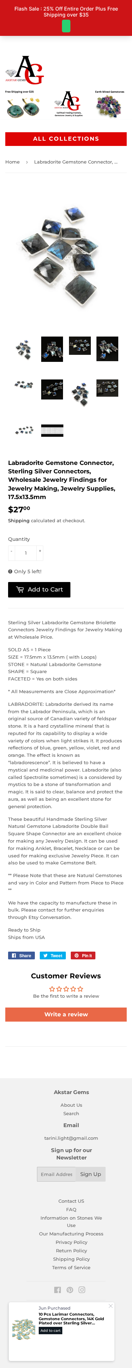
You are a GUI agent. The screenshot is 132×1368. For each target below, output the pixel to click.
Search (71, 1113)
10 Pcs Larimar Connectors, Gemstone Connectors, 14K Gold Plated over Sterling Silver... (71, 1318)
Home (12, 162)
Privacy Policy (71, 1242)
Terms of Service (71, 1267)
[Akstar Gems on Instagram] (82, 1291)
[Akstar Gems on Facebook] (57, 1291)
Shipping (19, 520)
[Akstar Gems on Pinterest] (70, 1291)
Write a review (66, 1014)
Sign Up (90, 1174)
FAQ (71, 1209)
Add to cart (50, 1330)
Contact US (71, 1201)
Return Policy (71, 1250)
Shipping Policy (71, 1259)
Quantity (19, 539)
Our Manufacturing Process (71, 1233)
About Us (71, 1105)
